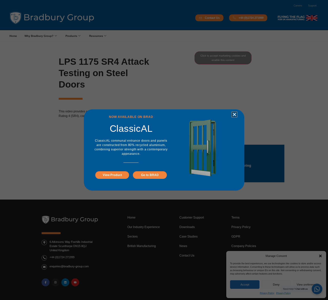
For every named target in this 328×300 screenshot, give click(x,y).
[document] (164, 150)
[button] (234, 114)
